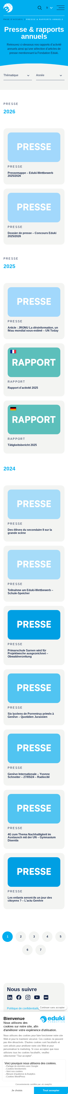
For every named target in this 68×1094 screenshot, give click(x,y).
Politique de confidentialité (23, 1008)
